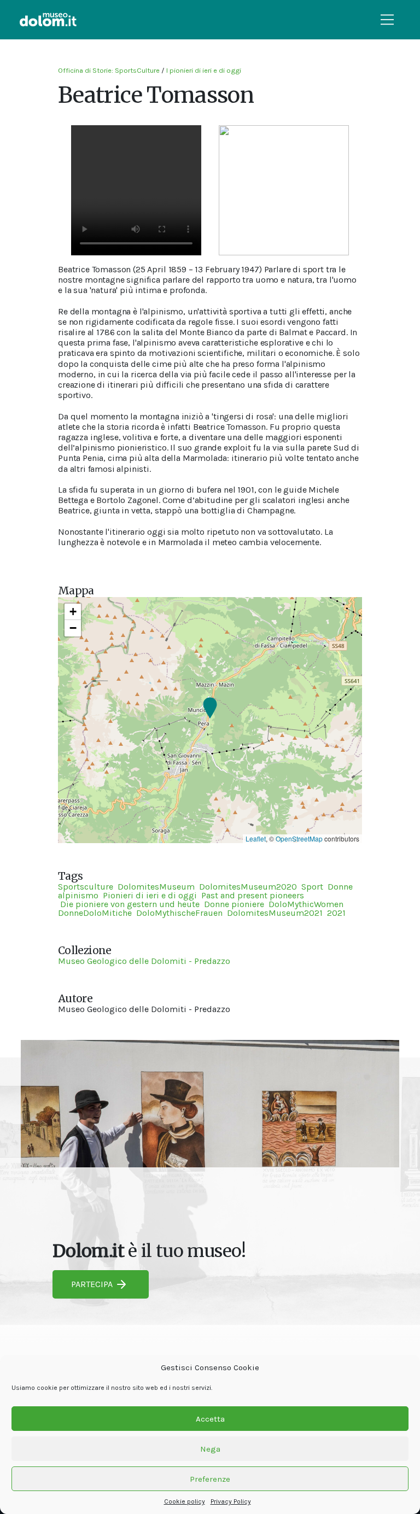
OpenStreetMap (299, 838)
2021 (336, 913)
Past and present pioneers (252, 895)
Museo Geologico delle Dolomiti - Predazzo (144, 961)
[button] (210, 708)
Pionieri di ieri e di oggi (150, 895)
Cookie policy (184, 1501)
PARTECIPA (92, 1284)
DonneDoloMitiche (95, 913)
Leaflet (256, 838)
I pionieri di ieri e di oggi (203, 70)
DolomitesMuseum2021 (275, 913)
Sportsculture (85, 886)
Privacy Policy (231, 1501)
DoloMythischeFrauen (179, 913)
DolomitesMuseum (156, 886)
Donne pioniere (234, 904)
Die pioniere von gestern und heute (129, 904)
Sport (312, 886)
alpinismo (78, 895)
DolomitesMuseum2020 (248, 886)
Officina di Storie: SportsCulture (109, 70)
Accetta (210, 1419)
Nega (210, 1449)
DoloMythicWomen (306, 904)
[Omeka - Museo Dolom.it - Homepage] (48, 20)
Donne (340, 886)
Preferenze (210, 1479)
